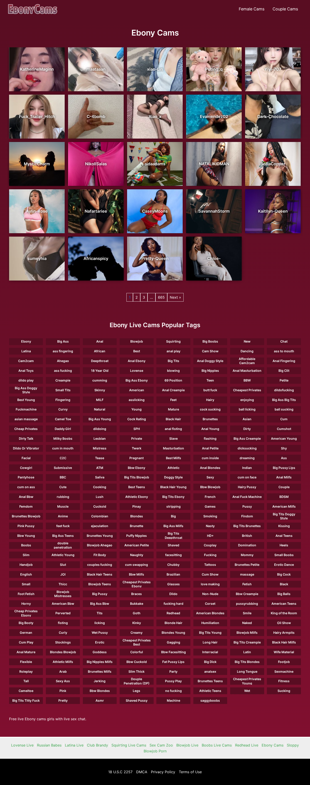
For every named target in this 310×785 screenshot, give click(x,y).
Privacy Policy (163, 772)
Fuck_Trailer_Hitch (37, 116)
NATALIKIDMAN (214, 163)
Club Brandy (97, 745)
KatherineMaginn (37, 69)
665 (161, 297)
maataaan (96, 69)
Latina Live (74, 745)
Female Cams (251, 9)
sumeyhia (37, 258)
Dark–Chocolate (273, 116)
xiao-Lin (155, 69)
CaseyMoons (155, 211)
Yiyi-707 (272, 69)
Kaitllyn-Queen (273, 211)
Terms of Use (190, 772)
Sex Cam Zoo (161, 745)
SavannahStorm (214, 211)
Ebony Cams (272, 745)
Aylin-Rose (37, 211)
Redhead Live (246, 745)
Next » (175, 297)
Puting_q (214, 69)
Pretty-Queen (155, 258)
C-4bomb (96, 116)
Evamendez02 (214, 116)
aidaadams (154, 163)
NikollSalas (96, 163)
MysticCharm (37, 163)
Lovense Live (22, 745)
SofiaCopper (273, 163)
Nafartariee (96, 211)
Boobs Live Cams (217, 745)
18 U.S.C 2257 (120, 772)
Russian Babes (49, 745)
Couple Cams (285, 9)
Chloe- (214, 258)
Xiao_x (155, 116)
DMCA (141, 772)
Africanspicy (96, 258)
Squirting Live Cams (128, 745)
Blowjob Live (187, 745)
